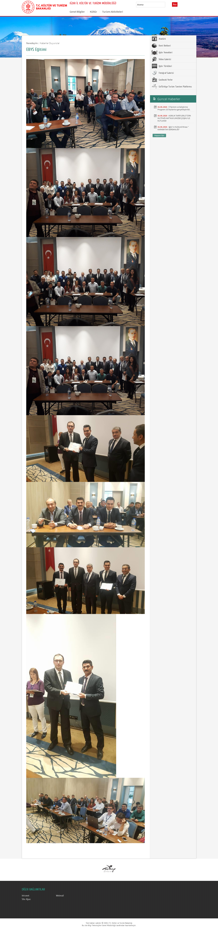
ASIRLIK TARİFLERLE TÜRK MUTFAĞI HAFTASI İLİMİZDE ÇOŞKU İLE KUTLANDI (174, 118)
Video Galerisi (164, 59)
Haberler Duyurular (50, 43)
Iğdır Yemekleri (165, 52)
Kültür (93, 11)
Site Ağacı (26, 899)
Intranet (25, 895)
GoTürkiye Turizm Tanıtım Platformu (175, 86)
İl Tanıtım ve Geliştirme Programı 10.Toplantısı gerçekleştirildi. (174, 108)
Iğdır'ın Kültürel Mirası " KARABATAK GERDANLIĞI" (173, 128)
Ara (174, 4)
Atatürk (162, 39)
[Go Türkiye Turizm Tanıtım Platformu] (109, 869)
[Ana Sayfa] (44, 6)
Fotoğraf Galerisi (166, 73)
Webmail (60, 895)
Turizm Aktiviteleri (112, 11)
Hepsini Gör (159, 135)
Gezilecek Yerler (165, 79)
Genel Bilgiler (77, 11)
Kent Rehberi (164, 45)
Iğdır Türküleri (165, 66)
